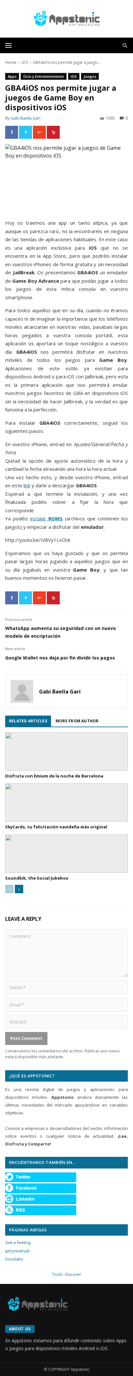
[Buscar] (125, 45)
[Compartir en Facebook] (11, 132)
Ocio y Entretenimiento (43, 76)
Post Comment (26, 1038)
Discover (73, 1274)
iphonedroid (17, 1251)
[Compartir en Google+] (39, 132)
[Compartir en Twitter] (25, 132)
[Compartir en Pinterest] (53, 132)
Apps (12, 76)
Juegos (90, 76)
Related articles (28, 721)
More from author (77, 721)
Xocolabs (14, 1259)
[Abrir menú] (8, 45)
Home (10, 62)
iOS (25, 62)
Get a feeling (17, 1242)
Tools (57, 1274)
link (27, 485)
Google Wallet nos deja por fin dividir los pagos (60, 658)
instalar (46, 518)
